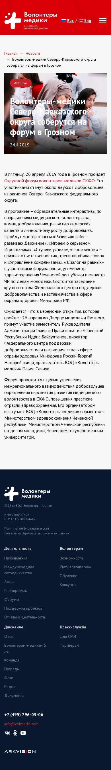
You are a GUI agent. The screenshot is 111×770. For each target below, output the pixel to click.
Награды (12, 668)
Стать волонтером (75, 566)
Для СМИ (68, 636)
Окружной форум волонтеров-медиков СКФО (49, 180)
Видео (10, 686)
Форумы (11, 599)
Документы (14, 695)
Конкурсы (68, 584)
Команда (12, 660)
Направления (15, 558)
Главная (11, 53)
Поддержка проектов (23, 608)
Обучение (68, 575)
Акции (9, 581)
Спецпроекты (16, 590)
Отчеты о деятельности (24, 617)
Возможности (71, 558)
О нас (9, 636)
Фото (8, 677)
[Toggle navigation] (101, 21)
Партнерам (69, 645)
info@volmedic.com (21, 723)
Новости (33, 53)
